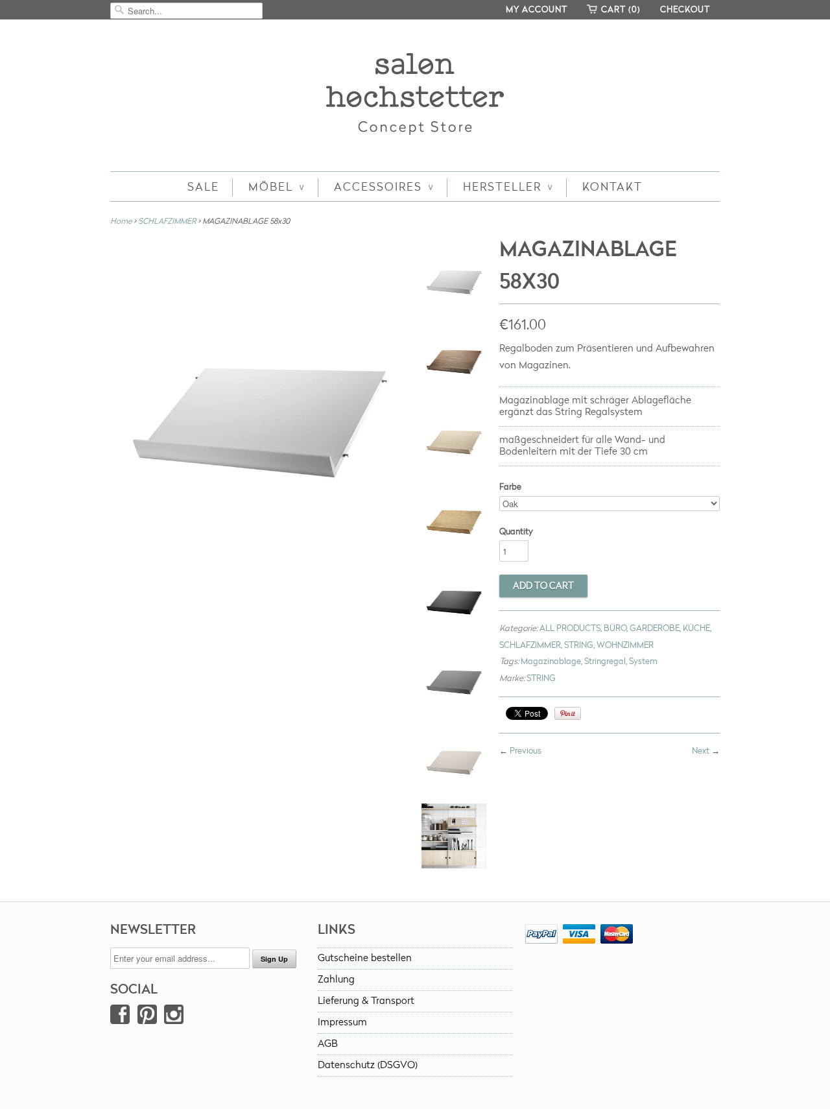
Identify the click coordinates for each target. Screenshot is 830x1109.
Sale (203, 187)
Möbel (276, 187)
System (643, 661)
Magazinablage (551, 661)
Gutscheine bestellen (365, 958)
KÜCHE (696, 628)
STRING (578, 645)
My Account (536, 10)
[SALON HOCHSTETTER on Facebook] (120, 1017)
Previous (525, 751)
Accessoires (384, 187)
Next (700, 751)
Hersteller (508, 187)
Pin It (567, 713)
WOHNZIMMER (625, 645)
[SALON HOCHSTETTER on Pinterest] (147, 1017)
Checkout (685, 10)
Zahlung (336, 979)
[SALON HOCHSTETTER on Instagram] (174, 1017)
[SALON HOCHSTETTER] (415, 97)
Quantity (516, 532)
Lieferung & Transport (366, 1001)
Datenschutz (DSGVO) (368, 1065)
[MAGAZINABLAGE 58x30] (453, 278)
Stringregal (605, 661)
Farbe (510, 487)
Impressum (342, 1022)
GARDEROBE (655, 628)
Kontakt (612, 187)
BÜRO (615, 628)
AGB (328, 1044)
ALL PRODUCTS (570, 628)
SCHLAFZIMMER (167, 221)
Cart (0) (621, 10)
